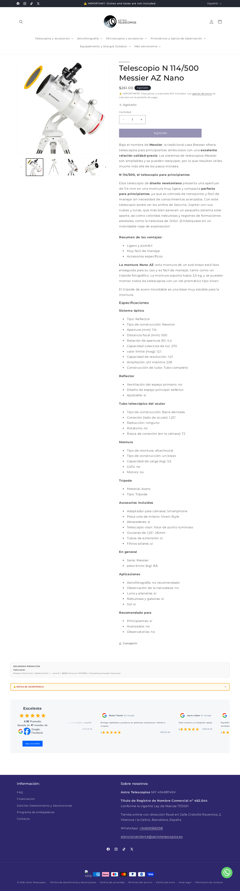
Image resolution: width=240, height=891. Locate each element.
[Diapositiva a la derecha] (105, 167)
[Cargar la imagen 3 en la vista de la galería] (72, 167)
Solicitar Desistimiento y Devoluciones (44, 805)
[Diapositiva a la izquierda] (21, 167)
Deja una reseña (32, 744)
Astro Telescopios (36, 882)
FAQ (20, 792)
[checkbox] (21, 715)
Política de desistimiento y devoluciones (73, 882)
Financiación (26, 799)
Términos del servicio (140, 882)
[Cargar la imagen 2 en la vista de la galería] (53, 167)
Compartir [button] (130, 643)
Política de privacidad (112, 882)
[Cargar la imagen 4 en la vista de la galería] (91, 167)
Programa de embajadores (36, 812)
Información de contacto (209, 882)
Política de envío (165, 882)
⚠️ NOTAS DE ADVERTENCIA (29, 687)
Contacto (23, 818)
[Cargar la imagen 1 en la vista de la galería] (34, 167)
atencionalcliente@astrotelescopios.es (152, 836)
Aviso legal (185, 882)
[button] (21, 22)
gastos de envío (202, 93)
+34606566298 (151, 828)
